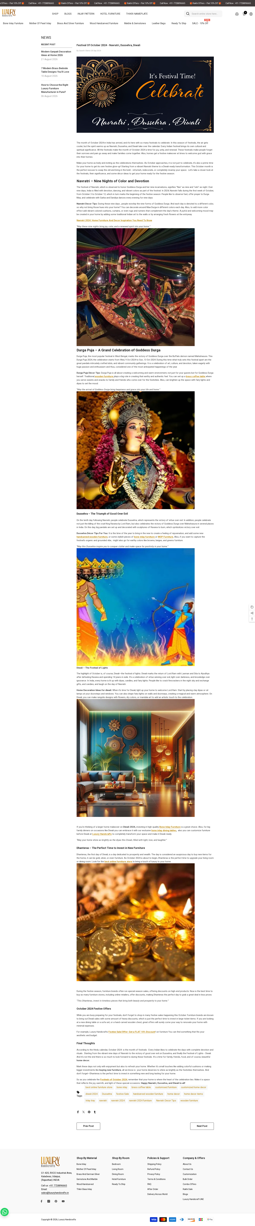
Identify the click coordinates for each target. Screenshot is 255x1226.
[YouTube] (171, 634)
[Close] (197, 578)
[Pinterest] (165, 634)
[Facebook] (153, 634)
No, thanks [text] (164, 641)
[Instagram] (159, 634)
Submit (162, 621)
